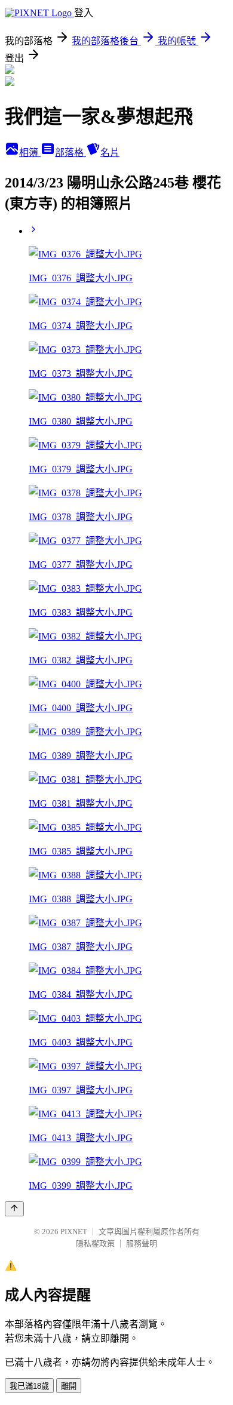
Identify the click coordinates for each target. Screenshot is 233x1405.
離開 (68, 1386)
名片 (109, 152)
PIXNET (73, 1231)
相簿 (30, 152)
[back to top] (14, 1208)
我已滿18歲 (29, 1386)
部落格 (70, 152)
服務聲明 (141, 1243)
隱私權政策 (95, 1243)
